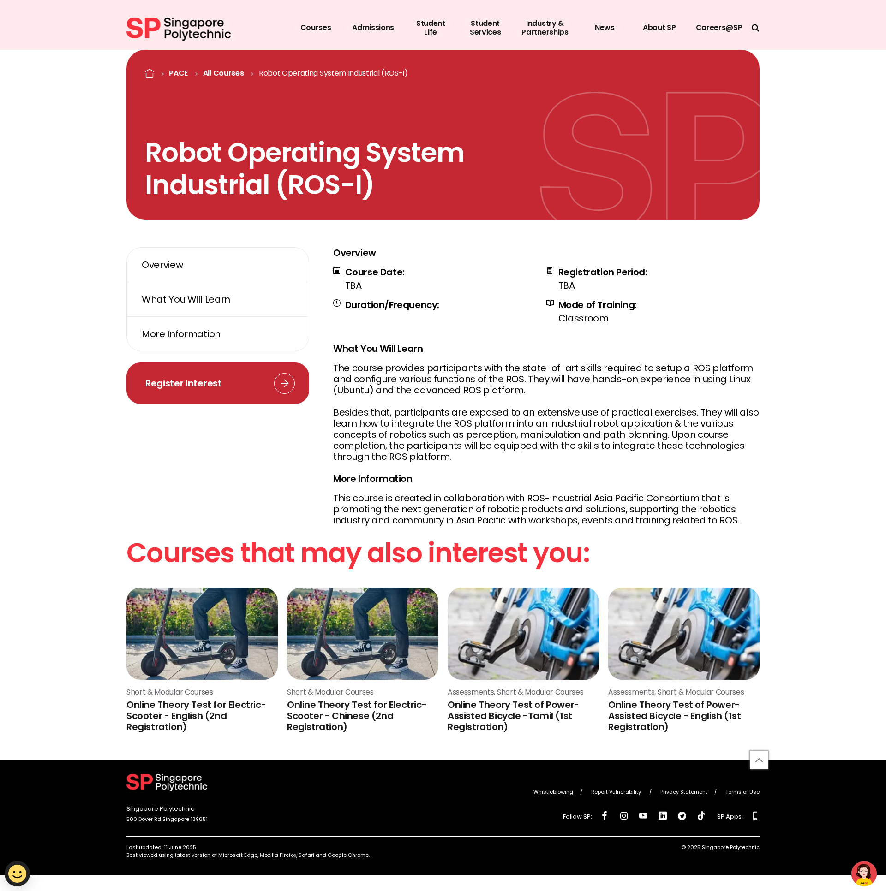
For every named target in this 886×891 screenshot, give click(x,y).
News (605, 27)
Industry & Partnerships (544, 27)
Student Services (485, 27)
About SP (659, 27)
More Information (181, 333)
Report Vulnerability (616, 792)
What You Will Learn (186, 299)
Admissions (373, 27)
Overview (162, 264)
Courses (315, 27)
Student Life (430, 27)
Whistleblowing (553, 792)
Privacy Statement (683, 792)
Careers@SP (719, 27)
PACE (178, 73)
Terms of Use (742, 792)
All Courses (223, 73)
